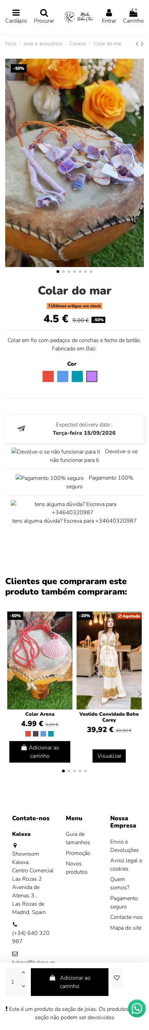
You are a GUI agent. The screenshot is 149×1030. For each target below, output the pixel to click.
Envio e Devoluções (124, 846)
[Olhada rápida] (66, 635)
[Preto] (35, 734)
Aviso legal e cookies (126, 865)
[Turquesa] (51, 734)
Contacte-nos (126, 917)
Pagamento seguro (124, 903)
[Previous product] (138, 43)
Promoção (78, 853)
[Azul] (43, 734)
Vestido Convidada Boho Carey (109, 717)
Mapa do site (125, 928)
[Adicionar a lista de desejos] (117, 978)
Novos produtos (77, 868)
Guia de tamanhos (78, 838)
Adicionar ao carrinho (75, 982)
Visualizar (109, 756)
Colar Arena (39, 714)
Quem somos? (119, 883)
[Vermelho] (28, 734)
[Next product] (142, 43)
